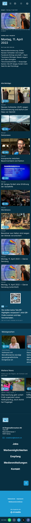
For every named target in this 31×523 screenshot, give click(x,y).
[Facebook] (28, 520)
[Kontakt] (27, 3)
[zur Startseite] (5, 3)
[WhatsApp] (9, 520)
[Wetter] (21, 3)
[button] (15, 21)
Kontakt (15, 468)
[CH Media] (15, 512)
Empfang (15, 456)
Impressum (20, 499)
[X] (23, 520)
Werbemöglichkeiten (15, 450)
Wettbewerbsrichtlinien (15, 502)
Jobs (15, 443)
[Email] (19, 520)
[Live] (15, 3)
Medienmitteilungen (15, 462)
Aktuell (3, 10)
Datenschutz (11, 499)
